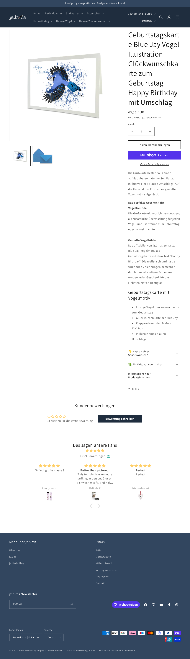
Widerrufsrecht (105, 563)
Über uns (14, 550)
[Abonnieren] (72, 604)
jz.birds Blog (16, 563)
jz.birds (20, 650)
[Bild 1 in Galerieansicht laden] (20, 156)
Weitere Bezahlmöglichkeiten (154, 164)
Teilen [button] (135, 389)
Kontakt (100, 583)
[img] (94, 450)
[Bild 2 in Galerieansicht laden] (42, 156)
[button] (53, 13)
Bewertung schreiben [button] (120, 419)
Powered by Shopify (34, 650)
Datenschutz (103, 556)
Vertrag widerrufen (107, 570)
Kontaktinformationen (110, 650)
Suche (13, 556)
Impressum (102, 576)
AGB (98, 550)
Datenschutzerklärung (77, 650)
